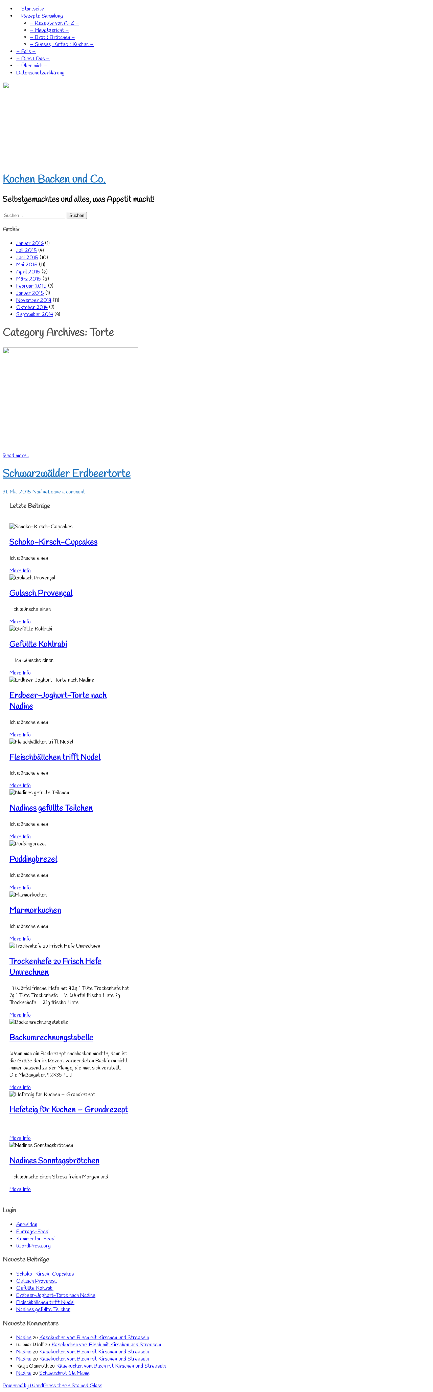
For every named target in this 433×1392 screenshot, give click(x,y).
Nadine (40, 491)
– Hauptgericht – (49, 30)
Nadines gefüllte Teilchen (51, 808)
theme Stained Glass (79, 1385)
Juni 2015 (27, 257)
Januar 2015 (30, 293)
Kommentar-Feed (35, 1238)
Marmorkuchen (35, 910)
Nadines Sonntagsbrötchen (54, 1161)
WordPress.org (33, 1246)
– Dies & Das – (33, 58)
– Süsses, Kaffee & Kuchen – (62, 44)
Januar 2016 (30, 243)
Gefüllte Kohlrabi (38, 644)
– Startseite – (32, 9)
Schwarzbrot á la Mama (64, 1373)
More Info (20, 570)
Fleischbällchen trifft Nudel (54, 757)
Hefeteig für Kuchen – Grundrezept (68, 1110)
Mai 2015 (27, 264)
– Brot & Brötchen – (52, 37)
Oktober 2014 (32, 307)
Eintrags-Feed (32, 1231)
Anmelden (26, 1224)
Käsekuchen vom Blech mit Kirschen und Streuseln (94, 1337)
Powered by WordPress (29, 1385)
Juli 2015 (26, 250)
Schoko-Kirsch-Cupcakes (53, 542)
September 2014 (34, 314)
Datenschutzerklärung (40, 72)
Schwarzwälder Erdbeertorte (67, 474)
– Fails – (26, 51)
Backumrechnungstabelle (51, 1038)
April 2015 (28, 271)
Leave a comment (66, 491)
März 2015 (28, 279)
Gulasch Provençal (40, 593)
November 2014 (33, 300)
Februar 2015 (31, 286)
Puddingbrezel (33, 859)
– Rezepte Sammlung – (42, 16)
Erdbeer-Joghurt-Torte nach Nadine (55, 1295)
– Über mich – (32, 65)
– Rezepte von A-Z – (54, 23)
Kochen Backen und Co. (54, 179)
